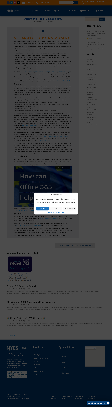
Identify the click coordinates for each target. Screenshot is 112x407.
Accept (42, 208)
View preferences (69, 208)
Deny (55, 208)
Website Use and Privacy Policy (56, 212)
